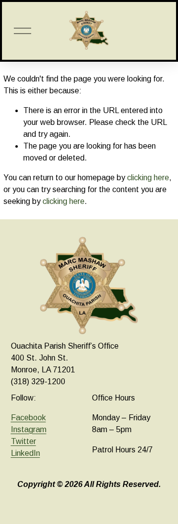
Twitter (23, 441)
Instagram (28, 429)
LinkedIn (25, 453)
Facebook (28, 417)
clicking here (148, 177)
